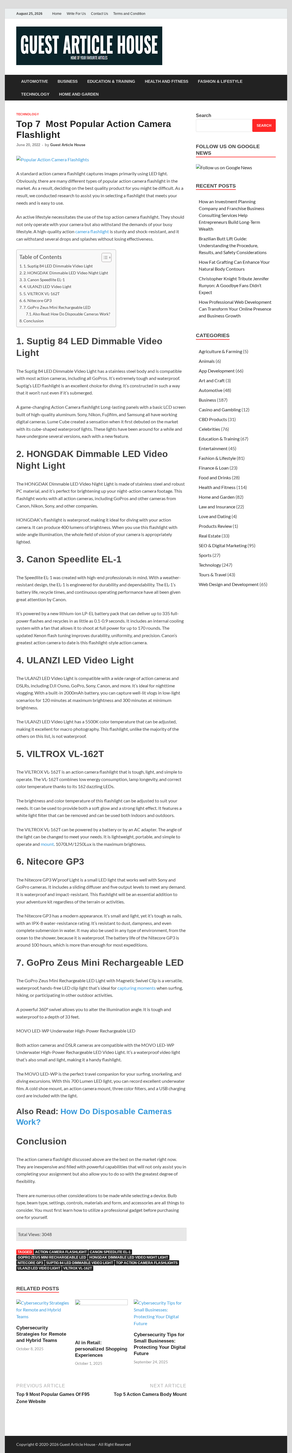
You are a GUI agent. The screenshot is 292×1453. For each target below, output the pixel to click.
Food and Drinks (215, 477)
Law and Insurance (217, 506)
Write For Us (76, 14)
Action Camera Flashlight (61, 1252)
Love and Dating (215, 516)
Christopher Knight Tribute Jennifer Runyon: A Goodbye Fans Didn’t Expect (234, 285)
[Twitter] (256, 14)
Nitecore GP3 (30, 1263)
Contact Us (99, 14)
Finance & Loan (214, 467)
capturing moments (136, 988)
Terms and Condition (129, 14)
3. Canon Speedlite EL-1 (44, 279)
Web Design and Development (229, 584)
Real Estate (210, 535)
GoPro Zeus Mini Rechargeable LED (52, 1257)
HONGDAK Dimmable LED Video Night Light (128, 1257)
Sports (205, 555)
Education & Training (111, 81)
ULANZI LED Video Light (39, 1268)
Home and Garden (79, 94)
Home (57, 14)
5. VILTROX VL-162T (41, 293)
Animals (207, 361)
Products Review (215, 526)
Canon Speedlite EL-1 (110, 1252)
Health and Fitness (166, 81)
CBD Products (213, 419)
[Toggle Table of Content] (103, 257)
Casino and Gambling (220, 409)
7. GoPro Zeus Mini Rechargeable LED (57, 307)
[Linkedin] (272, 14)
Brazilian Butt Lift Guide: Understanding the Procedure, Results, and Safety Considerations (233, 245)
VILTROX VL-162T (77, 1268)
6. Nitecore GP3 (37, 300)
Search (203, 115)
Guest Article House (67, 145)
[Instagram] (264, 14)
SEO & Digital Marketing (223, 545)
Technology (35, 94)
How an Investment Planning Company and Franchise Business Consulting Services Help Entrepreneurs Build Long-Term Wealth (231, 215)
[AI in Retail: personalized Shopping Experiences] (101, 1318)
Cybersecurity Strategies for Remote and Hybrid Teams (41, 1334)
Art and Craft (212, 380)
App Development (217, 370)
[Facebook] (248, 14)
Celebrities (209, 429)
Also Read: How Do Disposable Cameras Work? (71, 314)
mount (47, 844)
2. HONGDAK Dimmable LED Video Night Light (65, 272)
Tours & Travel (212, 574)
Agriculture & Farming (220, 351)
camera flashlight (92, 231)
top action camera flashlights (147, 1263)
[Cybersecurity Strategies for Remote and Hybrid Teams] (42, 1311)
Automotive (34, 81)
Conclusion (33, 320)
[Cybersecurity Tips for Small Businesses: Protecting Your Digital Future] (160, 1315)
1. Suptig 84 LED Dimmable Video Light (58, 265)
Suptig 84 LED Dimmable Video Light (79, 1263)
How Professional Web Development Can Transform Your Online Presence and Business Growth (235, 308)
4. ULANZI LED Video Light (47, 286)
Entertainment (213, 448)
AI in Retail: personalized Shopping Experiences (101, 1349)
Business (68, 81)
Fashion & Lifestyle (220, 81)
